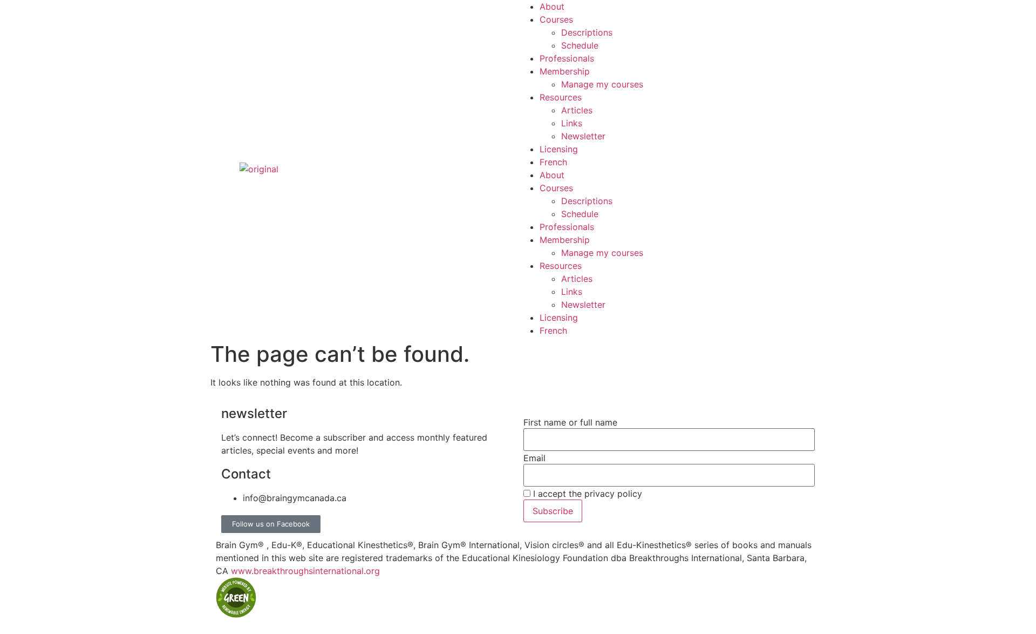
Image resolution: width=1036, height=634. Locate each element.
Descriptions (586, 32)
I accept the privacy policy (586, 493)
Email (534, 458)
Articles (576, 110)
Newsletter (583, 136)
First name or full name (570, 422)
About (552, 6)
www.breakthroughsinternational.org (305, 570)
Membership (565, 71)
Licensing (559, 149)
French (553, 162)
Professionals (567, 58)
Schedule (579, 45)
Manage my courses (602, 84)
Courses (556, 19)
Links (571, 123)
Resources (561, 97)
